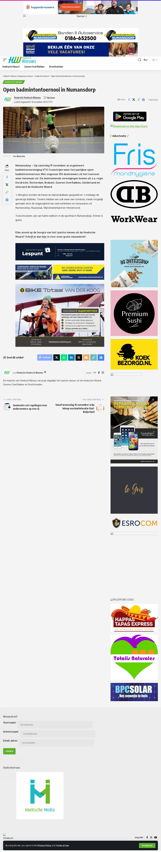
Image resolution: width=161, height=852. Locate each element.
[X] (151, 837)
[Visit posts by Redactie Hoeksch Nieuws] (7, 373)
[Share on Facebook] (129, 99)
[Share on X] (133, 99)
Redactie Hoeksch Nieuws (27, 97)
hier (44, 236)
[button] (147, 845)
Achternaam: (11, 731)
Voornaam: (9, 722)
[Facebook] (99, 373)
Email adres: (10, 740)
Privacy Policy (44, 845)
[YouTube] (155, 837)
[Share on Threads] (78, 357)
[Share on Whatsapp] (64, 357)
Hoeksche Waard (13, 82)
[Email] (86, 357)
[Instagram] (102, 373)
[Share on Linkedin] (71, 357)
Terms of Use (62, 845)
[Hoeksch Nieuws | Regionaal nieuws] (22, 60)
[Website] (94, 373)
